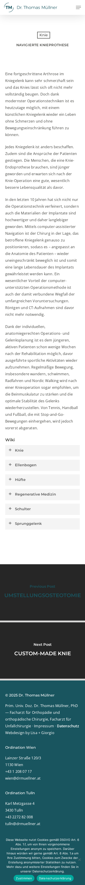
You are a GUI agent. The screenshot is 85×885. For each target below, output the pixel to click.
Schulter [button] (23, 509)
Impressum (44, 725)
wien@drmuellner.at (23, 778)
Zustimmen (24, 878)
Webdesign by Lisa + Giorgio (29, 732)
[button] (78, 7)
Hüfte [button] (20, 480)
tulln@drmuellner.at (23, 823)
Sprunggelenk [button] (28, 523)
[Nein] (79, 859)
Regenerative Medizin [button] (35, 494)
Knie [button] (19, 450)
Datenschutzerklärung (55, 878)
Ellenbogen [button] (25, 465)
